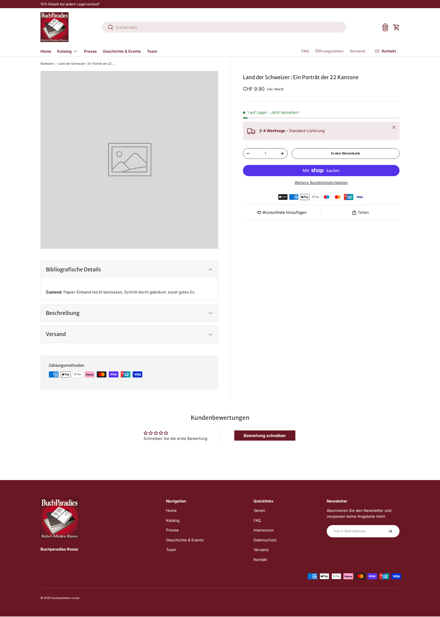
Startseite (47, 63)
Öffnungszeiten (329, 51)
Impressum (264, 530)
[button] (396, 27)
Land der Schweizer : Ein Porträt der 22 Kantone (87, 63)
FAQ (305, 51)
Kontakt (260, 559)
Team (152, 51)
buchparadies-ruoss (65, 598)
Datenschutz (265, 540)
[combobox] (224, 27)
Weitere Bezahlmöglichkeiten (321, 182)
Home (45, 51)
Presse (90, 51)
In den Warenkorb (345, 153)
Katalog (64, 51)
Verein (259, 510)
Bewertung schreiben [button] (265, 435)
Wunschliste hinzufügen (284, 212)
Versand (357, 51)
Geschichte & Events (122, 51)
